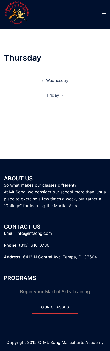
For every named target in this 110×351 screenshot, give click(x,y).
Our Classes (55, 307)
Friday (53, 95)
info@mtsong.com (34, 233)
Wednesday (57, 80)
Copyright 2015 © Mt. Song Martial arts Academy (55, 342)
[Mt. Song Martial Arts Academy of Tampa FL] (16, 14)
